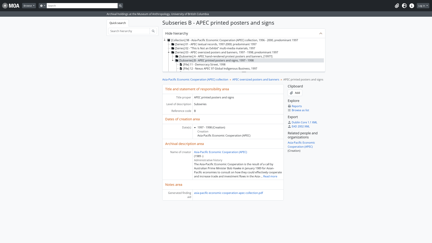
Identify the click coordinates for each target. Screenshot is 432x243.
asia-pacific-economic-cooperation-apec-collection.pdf (228, 193)
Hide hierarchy (176, 33)
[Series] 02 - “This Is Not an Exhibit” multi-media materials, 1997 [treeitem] (215, 48)
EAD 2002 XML (301, 126)
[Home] (12, 5)
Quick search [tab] (118, 23)
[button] (397, 5)
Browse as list (300, 110)
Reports (297, 106)
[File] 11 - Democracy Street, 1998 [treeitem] (204, 64)
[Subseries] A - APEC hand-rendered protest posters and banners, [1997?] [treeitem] (225, 56)
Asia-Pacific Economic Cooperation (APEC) (220, 152)
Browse (28, 5)
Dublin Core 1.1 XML (304, 122)
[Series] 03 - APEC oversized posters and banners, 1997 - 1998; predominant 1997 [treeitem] (226, 52)
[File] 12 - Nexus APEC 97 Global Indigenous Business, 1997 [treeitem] (220, 68)
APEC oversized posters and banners (255, 79)
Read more (270, 176)
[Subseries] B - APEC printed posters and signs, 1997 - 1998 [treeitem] (216, 60)
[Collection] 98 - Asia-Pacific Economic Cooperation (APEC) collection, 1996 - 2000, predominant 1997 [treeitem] (234, 40)
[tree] (244, 55)
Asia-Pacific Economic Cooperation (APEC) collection (195, 79)
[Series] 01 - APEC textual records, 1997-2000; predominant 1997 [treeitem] (215, 44)
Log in (422, 5)
